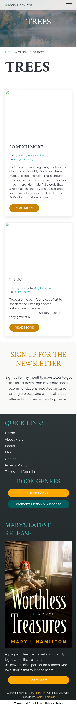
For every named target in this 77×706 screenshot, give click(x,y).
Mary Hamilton (36, 692)
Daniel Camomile (45, 696)
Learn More (39, 680)
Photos (26, 292)
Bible (16, 159)
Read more (27, 209)
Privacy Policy (54, 703)
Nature (17, 292)
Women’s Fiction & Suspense (38, 504)
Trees (15, 280)
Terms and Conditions (28, 703)
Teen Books (38, 493)
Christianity (26, 159)
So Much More (26, 147)
